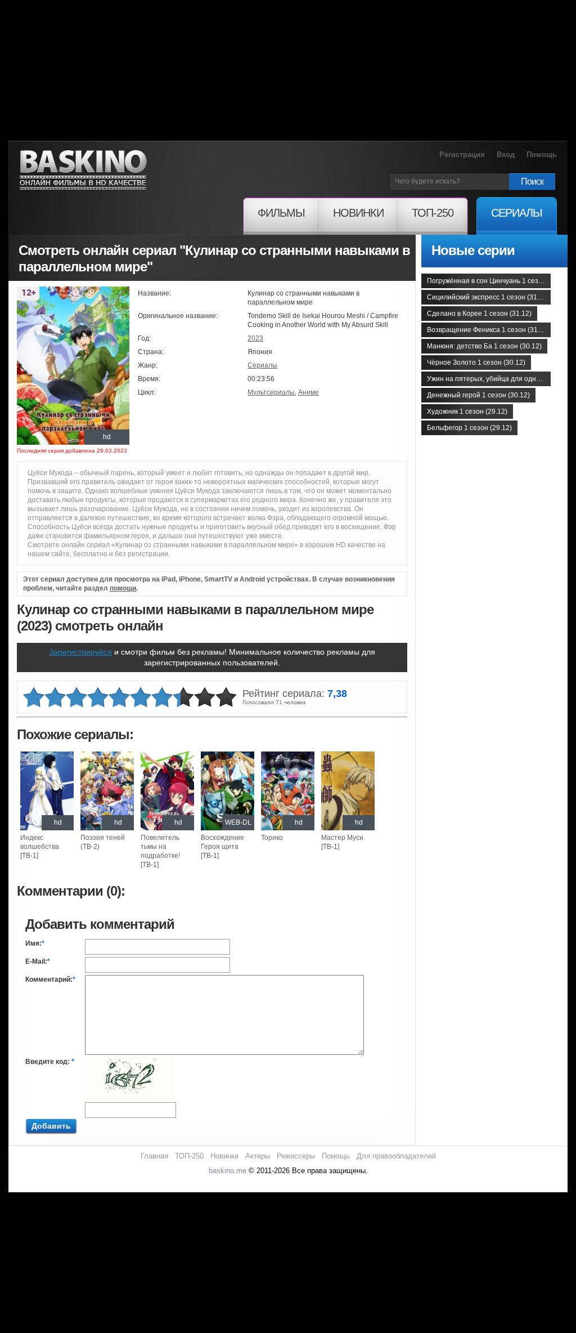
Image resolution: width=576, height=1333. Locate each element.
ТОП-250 (189, 1156)
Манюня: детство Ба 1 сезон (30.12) (484, 346)
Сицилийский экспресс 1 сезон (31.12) (488, 297)
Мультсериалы (271, 392)
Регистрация (462, 154)
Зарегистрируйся (80, 651)
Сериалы (262, 365)
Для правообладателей (396, 1156)
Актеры (257, 1156)
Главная (154, 1156)
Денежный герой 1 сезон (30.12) (478, 395)
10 (226, 698)
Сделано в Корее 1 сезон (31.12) (479, 313)
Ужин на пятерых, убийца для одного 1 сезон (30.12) (489, 379)
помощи (123, 588)
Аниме (308, 392)
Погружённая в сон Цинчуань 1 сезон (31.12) (489, 281)
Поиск (532, 181)
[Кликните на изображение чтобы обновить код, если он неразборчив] (130, 1062)
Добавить (51, 1125)
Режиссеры (296, 1156)
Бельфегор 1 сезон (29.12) (469, 428)
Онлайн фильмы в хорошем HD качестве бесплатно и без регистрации (83, 170)
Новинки (224, 1156)
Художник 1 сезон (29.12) (467, 411)
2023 (255, 338)
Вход (506, 154)
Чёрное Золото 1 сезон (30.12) (476, 362)
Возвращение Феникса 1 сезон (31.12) (488, 330)
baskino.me (227, 1170)
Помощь (541, 154)
